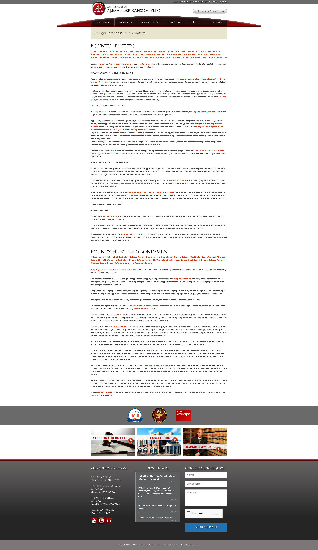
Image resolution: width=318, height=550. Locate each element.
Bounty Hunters (112, 46)
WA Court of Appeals (131, 270)
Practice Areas (150, 22)
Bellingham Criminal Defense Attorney (144, 54)
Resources (126, 22)
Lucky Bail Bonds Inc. (182, 279)
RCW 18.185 (114, 315)
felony (211, 124)
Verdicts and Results (113, 442)
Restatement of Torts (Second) (145, 306)
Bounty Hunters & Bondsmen (129, 251)
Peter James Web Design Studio (188, 545)
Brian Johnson (177, 181)
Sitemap (158, 545)
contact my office (144, 234)
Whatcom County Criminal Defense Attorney (186, 57)
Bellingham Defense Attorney (125, 51)
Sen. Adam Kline (110, 216)
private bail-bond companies (126, 195)
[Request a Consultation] (210, 11)
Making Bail (127, 234)
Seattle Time (143, 64)
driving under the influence (143, 130)
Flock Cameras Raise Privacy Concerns (155, 518)
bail (171, 192)
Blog (196, 22)
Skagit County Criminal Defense (206, 51)
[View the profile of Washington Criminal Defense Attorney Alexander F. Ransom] (183, 415)
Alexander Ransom (218, 57)
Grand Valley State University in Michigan (127, 183)
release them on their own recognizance (146, 192)
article (103, 64)
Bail (116, 257)
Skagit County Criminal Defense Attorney (147, 57)
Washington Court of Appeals (203, 257)
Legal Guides (174, 22)
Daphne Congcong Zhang (120, 64)
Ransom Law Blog (205, 442)
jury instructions (139, 309)
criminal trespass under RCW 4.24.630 (153, 365)
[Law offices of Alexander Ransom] (126, 9)
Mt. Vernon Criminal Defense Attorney (170, 260)
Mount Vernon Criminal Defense (176, 54)
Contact (217, 22)
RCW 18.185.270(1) (121, 327)
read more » (173, 482)
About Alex (104, 22)
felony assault (201, 127)
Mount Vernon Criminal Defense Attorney (172, 51)
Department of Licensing (204, 112)
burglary (213, 127)
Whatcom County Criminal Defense (106, 54)
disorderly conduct (118, 130)
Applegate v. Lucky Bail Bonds (105, 270)
